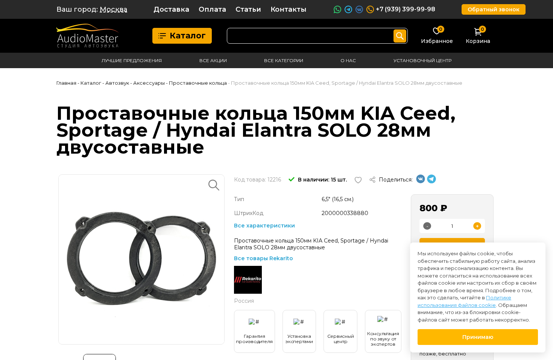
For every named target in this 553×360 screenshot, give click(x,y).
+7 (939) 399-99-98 (405, 9)
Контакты (288, 9)
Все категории (283, 60)
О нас (348, 60)
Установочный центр (422, 60)
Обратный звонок (494, 9)
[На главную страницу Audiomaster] (87, 36)
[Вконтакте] (420, 181)
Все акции (213, 60)
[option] (141, 259)
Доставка (171, 9)
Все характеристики (264, 225)
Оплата (212, 9)
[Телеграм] (431, 181)
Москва (113, 9)
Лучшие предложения (132, 60)
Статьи (248, 9)
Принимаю (477, 337)
